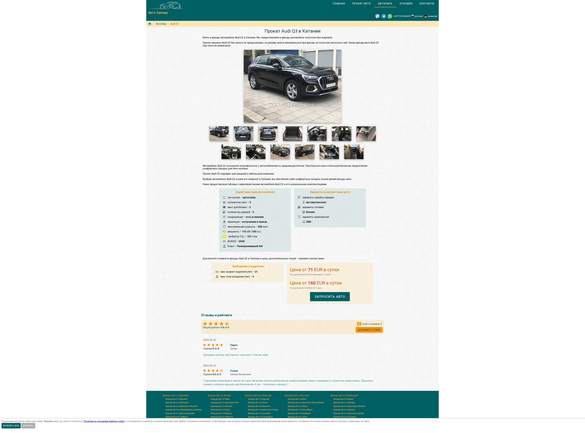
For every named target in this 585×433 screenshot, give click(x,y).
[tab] (339, 3)
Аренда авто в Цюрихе (344, 409)
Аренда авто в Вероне (221, 413)
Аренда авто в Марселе (259, 406)
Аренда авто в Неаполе (222, 417)
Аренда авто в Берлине (176, 399)
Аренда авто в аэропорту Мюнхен (181, 406)
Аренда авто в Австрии (297, 395)
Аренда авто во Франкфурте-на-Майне (183, 409)
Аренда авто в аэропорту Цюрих (348, 413)
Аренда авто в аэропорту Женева (349, 406)
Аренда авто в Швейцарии (344, 395)
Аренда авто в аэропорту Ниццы (263, 409)
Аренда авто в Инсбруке (299, 413)
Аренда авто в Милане (221, 406)
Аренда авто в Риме (220, 399)
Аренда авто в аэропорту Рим (225, 402)
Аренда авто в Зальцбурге (300, 409)
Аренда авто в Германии (175, 395)
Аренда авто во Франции (258, 395)
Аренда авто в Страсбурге (260, 417)
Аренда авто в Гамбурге (176, 417)
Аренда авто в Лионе (258, 402)
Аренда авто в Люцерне (344, 417)
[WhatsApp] (390, 16)
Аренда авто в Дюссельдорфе (180, 413)
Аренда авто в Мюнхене (176, 402)
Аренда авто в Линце (297, 406)
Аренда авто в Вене (297, 399)
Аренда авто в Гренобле (259, 413)
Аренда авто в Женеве (344, 402)
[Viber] (377, 16)
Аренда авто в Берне (343, 399)
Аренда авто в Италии (219, 395)
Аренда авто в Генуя (220, 409)
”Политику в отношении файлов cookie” (104, 421)
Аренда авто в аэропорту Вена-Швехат (306, 402)
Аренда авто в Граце (297, 417)
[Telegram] (384, 16)
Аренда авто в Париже (258, 399)
